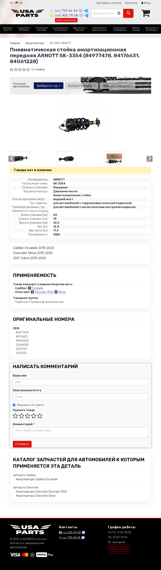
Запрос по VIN (119, 551)
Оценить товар (24, 410)
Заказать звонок (119, 546)
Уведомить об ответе (30, 405)
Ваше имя (20, 375)
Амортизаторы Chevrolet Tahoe (36, 495)
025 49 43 (72, 532)
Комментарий (23, 424)
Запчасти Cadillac (24, 475)
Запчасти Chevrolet (25, 487)
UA (20, 3)
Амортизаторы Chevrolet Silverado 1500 (41, 491)
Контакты (131, 3)
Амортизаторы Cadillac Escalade (37, 479)
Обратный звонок (66, 20)
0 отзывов (38, 69)
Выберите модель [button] (116, 86)
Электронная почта (27, 390)
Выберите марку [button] (80, 86)
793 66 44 (67, 11)
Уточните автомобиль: (21, 85)
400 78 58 (67, 15)
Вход (146, 3)
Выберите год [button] (48, 86)
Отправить (22, 444)
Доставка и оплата (109, 3)
